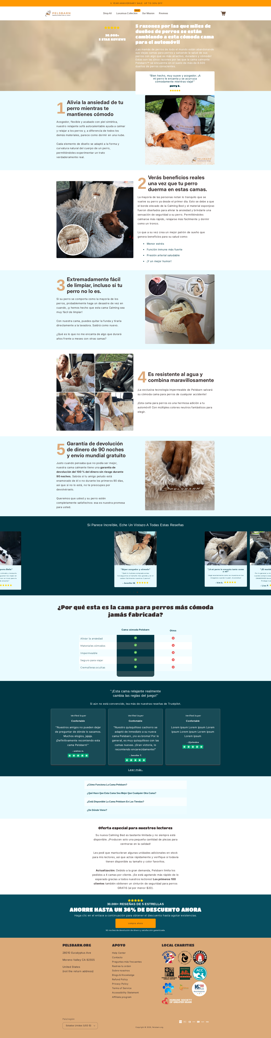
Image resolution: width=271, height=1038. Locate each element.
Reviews (163, 13)
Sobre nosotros (121, 970)
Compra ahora (135, 923)
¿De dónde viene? (97, 810)
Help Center (119, 952)
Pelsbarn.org (157, 1027)
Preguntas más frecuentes (127, 961)
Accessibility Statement (125, 992)
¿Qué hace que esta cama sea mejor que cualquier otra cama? (121, 793)
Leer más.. (135, 769)
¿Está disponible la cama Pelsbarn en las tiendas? (115, 801)
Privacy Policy (120, 983)
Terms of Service (121, 988)
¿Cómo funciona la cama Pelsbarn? (107, 784)
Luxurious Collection (127, 13)
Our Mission (148, 13)
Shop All (107, 13)
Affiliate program (122, 997)
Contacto (117, 957)
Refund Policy (120, 979)
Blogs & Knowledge (123, 975)
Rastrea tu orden (121, 966)
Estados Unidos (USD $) (78, 1025)
